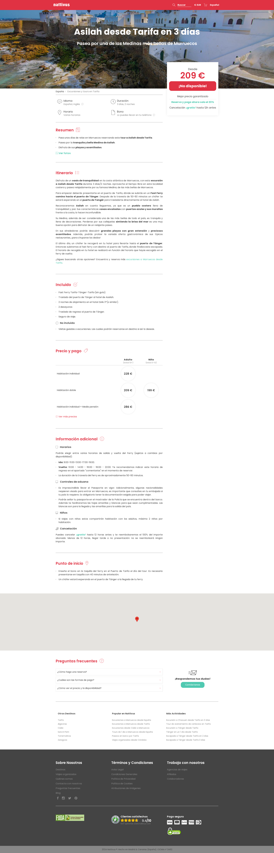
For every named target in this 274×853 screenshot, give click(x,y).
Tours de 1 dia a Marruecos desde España (132, 731)
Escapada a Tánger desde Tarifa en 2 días (187, 735)
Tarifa (61, 720)
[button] (182, 5)
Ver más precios (67, 416)
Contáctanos (192, 684)
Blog (58, 793)
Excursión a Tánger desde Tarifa (182, 727)
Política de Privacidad (123, 778)
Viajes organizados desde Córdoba (129, 739)
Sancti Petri (63, 731)
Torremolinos (64, 735)
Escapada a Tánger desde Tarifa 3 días (185, 739)
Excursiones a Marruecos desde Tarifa (131, 723)
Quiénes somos (64, 778)
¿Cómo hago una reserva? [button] (72, 672)
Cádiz (60, 727)
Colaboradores (175, 778)
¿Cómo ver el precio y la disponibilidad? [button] (79, 688)
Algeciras (62, 723)
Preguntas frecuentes (68, 788)
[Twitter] (69, 798)
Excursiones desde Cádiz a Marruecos (130, 727)
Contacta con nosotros (69, 783)
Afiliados (171, 774)
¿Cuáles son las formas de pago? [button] (75, 680)
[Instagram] (63, 798)
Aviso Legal (117, 769)
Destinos (60, 769)
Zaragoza (62, 739)
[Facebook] (58, 798)
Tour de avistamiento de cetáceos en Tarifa (188, 723)
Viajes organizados (66, 774)
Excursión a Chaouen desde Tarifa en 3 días (188, 720)
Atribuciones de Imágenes (126, 788)
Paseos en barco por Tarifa (125, 735)
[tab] (109, 672)
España (60, 91)
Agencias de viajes (177, 769)
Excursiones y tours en (83, 91)
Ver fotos (64, 153)
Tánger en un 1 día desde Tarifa (182, 731)
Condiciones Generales (124, 774)
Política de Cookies (122, 783)
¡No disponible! (193, 86)
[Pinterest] (76, 798)
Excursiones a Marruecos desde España (131, 720)
